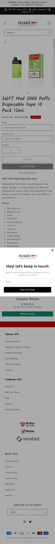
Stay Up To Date (27, 290)
